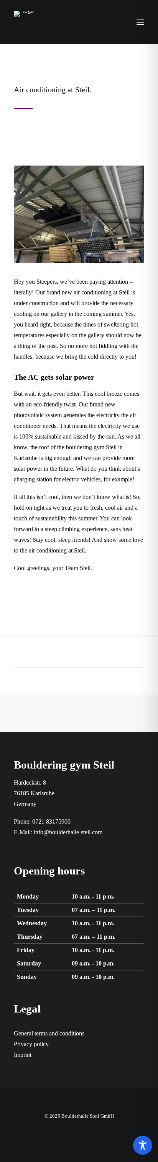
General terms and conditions (49, 1033)
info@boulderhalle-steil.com (68, 832)
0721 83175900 (51, 821)
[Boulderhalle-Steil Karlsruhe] (25, 22)
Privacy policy (31, 1044)
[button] (140, 22)
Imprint (22, 1054)
